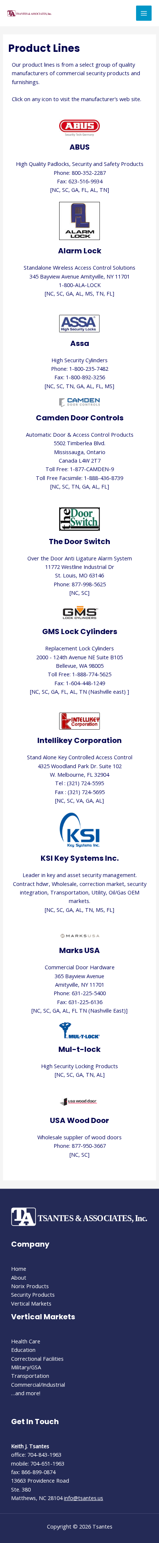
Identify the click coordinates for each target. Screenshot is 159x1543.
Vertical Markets (31, 1303)
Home (18, 1268)
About (18, 1277)
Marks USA (79, 950)
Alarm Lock (79, 251)
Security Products (33, 1294)
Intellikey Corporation (79, 740)
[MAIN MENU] (144, 13)
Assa (79, 343)
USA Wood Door (79, 1120)
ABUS (80, 147)
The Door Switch (79, 541)
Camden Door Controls (80, 418)
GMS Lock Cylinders (79, 631)
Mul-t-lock (79, 1049)
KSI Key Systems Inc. (80, 858)
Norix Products (30, 1286)
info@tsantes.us (83, 1498)
